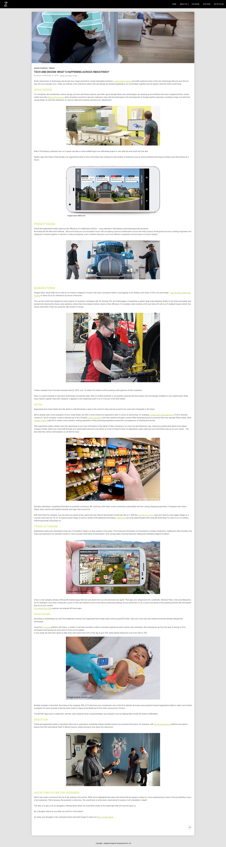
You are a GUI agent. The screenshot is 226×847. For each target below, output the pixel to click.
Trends (52, 68)
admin (38, 75)
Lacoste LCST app (145, 515)
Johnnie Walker (40, 420)
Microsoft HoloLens (56, 97)
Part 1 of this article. (105, 817)
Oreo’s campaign (95, 418)
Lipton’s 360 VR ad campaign (162, 415)
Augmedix (46, 627)
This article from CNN (43, 608)
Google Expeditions (162, 724)
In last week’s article (122, 81)
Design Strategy (41, 68)
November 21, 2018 (51, 75)
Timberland (121, 518)
